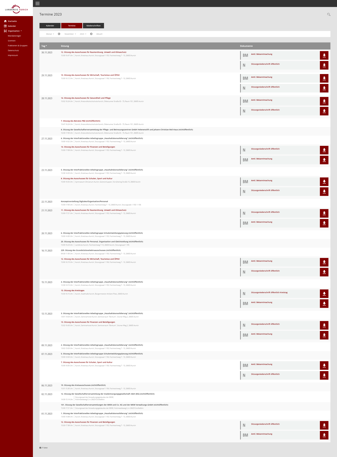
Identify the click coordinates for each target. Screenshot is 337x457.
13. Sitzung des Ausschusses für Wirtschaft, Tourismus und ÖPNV (90, 75)
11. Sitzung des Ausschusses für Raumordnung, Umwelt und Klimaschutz (93, 210)
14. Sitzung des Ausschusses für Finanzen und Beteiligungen (88, 147)
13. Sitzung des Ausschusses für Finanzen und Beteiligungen (88, 322)
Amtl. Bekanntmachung (261, 54)
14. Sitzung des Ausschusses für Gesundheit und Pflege (86, 98)
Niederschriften (93, 25)
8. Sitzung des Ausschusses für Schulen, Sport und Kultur (86, 178)
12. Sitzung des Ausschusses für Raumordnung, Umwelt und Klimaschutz (93, 52)
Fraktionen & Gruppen (18, 45)
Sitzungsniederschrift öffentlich (265, 64)
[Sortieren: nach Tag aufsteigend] (46, 46)
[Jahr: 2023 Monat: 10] (59, 34)
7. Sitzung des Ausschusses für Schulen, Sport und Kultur (86, 362)
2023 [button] (82, 34)
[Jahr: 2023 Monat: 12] (91, 34)
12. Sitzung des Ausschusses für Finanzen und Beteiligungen (88, 422)
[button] (16, 30)
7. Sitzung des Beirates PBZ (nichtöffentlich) (80, 121)
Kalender (12, 26)
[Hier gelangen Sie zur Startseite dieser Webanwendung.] (16, 9)
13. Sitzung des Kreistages (72, 290)
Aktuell (99, 34)
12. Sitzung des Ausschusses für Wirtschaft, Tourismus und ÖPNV (90, 259)
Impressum (13, 55)
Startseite (12, 21)
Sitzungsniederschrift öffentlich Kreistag (269, 292)
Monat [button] (49, 34)
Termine (71, 25)
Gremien (12, 40)
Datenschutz (13, 50)
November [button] (69, 34)
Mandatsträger (14, 36)
